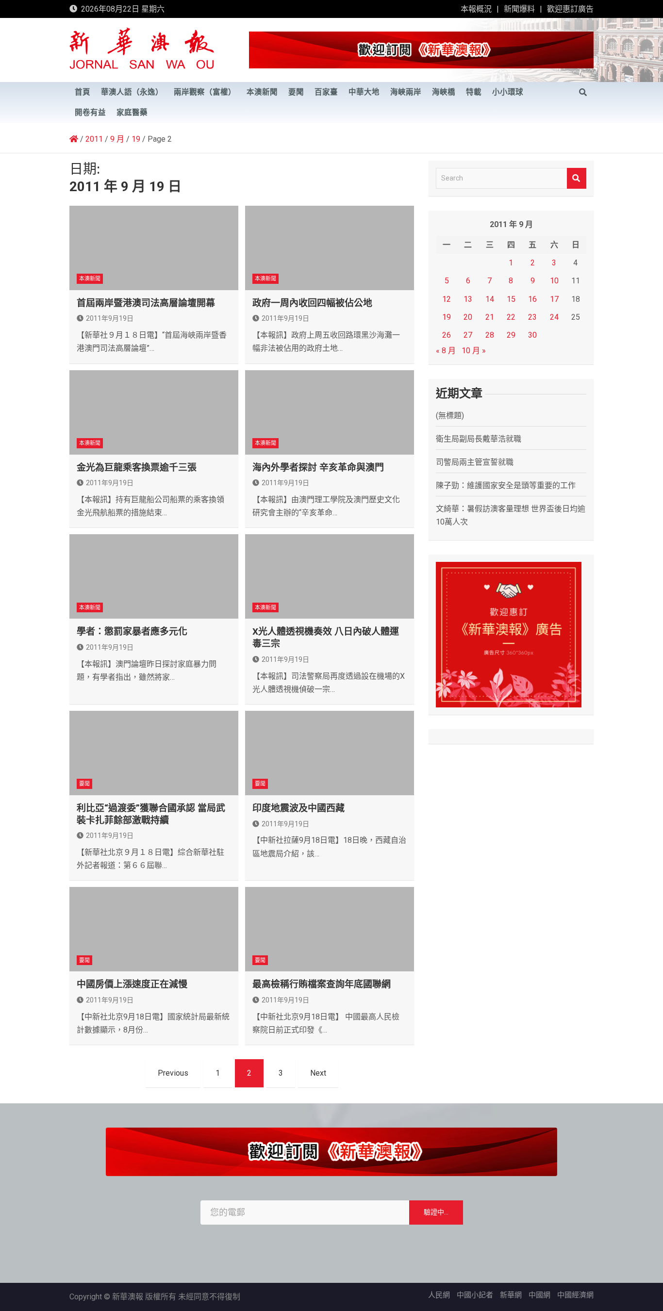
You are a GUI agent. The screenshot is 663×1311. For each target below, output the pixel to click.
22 (511, 317)
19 (446, 317)
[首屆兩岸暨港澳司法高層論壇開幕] (153, 248)
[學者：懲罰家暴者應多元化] (153, 576)
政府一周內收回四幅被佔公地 (312, 303)
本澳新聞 (262, 92)
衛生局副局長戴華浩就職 (478, 438)
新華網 (511, 1295)
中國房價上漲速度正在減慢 (132, 984)
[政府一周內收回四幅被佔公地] (329, 248)
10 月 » (474, 350)
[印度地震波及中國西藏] (329, 753)
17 (554, 299)
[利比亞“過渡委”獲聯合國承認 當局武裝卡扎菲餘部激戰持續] (153, 753)
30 (532, 335)
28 (489, 335)
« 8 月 (446, 350)
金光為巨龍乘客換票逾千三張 (137, 467)
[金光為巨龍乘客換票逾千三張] (153, 412)
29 (511, 335)
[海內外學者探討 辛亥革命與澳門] (329, 412)
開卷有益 (90, 112)
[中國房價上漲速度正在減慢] (153, 929)
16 (532, 299)
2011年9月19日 (109, 318)
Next (318, 1073)
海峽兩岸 (405, 92)
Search (576, 178)
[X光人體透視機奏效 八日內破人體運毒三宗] (329, 576)
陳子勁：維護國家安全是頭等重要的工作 (506, 485)
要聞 (296, 92)
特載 (473, 92)
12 (446, 299)
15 (511, 299)
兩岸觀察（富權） (205, 92)
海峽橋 (443, 92)
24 (554, 317)
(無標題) (450, 415)
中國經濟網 (575, 1295)
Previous (173, 1073)
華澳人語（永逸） (132, 92)
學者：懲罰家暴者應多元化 (132, 631)
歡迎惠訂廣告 (570, 9)
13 (468, 299)
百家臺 (326, 92)
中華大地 (364, 92)
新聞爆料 (519, 9)
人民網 (439, 1295)
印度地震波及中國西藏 (298, 808)
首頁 (82, 92)
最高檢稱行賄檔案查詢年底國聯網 (321, 984)
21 (489, 317)
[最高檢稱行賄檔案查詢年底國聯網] (329, 929)
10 (554, 280)
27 (468, 335)
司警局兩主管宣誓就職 (475, 462)
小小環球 (507, 92)
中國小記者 (475, 1295)
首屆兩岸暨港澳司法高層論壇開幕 (146, 303)
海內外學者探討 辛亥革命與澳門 (318, 467)
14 (489, 299)
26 (446, 335)
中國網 (539, 1295)
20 (468, 317)
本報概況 (476, 9)
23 (532, 317)
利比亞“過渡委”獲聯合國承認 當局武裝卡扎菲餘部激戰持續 (151, 814)
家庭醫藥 (132, 112)
